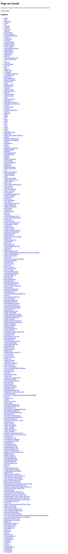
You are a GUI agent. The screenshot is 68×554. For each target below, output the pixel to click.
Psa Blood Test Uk (9, 349)
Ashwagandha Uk (9, 547)
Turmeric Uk (7, 545)
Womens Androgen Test (11, 311)
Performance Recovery (10, 102)
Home (6, 18)
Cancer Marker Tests (10, 59)
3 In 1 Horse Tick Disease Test (12, 509)
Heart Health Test (9, 327)
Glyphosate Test (8, 422)
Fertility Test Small (9, 357)
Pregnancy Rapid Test (10, 379)
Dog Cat (6, 69)
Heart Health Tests (9, 78)
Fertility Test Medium (10, 312)
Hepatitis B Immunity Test (11, 317)
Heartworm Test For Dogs (11, 512)
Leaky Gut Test (8, 276)
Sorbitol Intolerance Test (11, 447)
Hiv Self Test (8, 219)
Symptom (7, 26)
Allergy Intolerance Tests (11, 58)
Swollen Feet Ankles (10, 178)
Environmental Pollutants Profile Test (14, 293)
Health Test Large (9, 347)
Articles (6, 23)
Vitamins (6, 108)
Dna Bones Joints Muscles (11, 282)
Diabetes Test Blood (10, 325)
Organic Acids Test (9, 455)
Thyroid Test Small (9, 333)
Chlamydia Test (8, 187)
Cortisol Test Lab (9, 211)
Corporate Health (9, 42)
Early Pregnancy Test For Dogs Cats (14, 476)
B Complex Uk (8, 550)
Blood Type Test (9, 267)
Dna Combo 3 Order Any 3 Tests (13, 420)
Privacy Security (8, 46)
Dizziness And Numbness (11, 140)
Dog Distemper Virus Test (11, 501)
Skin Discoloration (9, 173)
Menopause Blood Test (10, 301)
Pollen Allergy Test (9, 233)
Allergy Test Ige (8, 270)
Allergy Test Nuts (9, 423)
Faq (5, 24)
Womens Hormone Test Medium (13, 316)
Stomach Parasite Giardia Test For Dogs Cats (16, 498)
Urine (5, 126)
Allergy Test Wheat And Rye (12, 474)
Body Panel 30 (8, 278)
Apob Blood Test (9, 335)
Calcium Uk (7, 542)
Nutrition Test (8, 248)
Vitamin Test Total (9, 360)
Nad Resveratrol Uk (9, 536)
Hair (5, 118)
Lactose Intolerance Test (11, 468)
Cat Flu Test (7, 502)
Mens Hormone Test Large (11, 336)
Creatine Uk (7, 540)
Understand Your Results (11, 48)
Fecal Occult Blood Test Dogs (12, 514)
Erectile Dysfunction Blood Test (13, 322)
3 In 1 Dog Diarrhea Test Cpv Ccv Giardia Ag (17, 517)
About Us (7, 27)
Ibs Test (6, 466)
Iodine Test (7, 249)
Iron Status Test (8, 309)
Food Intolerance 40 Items (11, 441)
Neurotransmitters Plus (10, 458)
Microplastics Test (9, 292)
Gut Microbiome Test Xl (11, 224)
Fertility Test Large (9, 319)
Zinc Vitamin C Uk (9, 526)
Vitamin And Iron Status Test (12, 352)
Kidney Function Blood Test (12, 308)
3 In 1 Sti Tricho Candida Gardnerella (14, 368)
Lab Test (6, 111)
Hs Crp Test (7, 265)
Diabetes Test (8, 210)
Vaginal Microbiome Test (11, 289)
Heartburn (7, 151)
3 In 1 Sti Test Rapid (10, 189)
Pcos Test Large (8, 354)
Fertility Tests (8, 70)
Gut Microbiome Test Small (12, 246)
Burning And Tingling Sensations (13, 135)
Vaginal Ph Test (8, 262)
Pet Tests (6, 56)
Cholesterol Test (8, 442)
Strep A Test (7, 257)
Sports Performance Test (11, 344)
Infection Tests (8, 86)
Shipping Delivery (9, 43)
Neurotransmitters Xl (10, 457)
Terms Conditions (9, 34)
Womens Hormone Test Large (12, 320)
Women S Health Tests (10, 110)
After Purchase (8, 53)
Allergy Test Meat (9, 431)
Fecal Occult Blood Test (11, 271)
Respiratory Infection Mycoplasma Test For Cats (17, 487)
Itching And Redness (10, 159)
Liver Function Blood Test (11, 305)
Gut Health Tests (9, 75)
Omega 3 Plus (8, 403)
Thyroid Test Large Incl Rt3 (12, 341)
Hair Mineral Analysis (10, 387)
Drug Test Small (8, 382)
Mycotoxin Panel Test (10, 260)
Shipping (6, 31)
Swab (5, 124)
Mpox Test (7, 373)
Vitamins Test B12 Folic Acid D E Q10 (15, 434)
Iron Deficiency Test (10, 444)
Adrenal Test (7, 225)
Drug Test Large (8, 384)
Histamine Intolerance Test (11, 203)
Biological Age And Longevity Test (14, 392)
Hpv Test (6, 213)
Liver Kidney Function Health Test (14, 331)
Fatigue (6, 145)
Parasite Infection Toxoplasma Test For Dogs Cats (18, 483)
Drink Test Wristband (10, 366)
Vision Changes (8, 181)
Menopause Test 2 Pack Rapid (12, 236)
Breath (6, 116)
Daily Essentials (8, 64)
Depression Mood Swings (11, 138)
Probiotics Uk (8, 548)
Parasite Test (7, 238)
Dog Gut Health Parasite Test (12, 480)
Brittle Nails (7, 134)
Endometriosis (8, 143)
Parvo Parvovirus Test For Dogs (13, 477)
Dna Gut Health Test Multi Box (13, 412)
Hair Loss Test (8, 287)
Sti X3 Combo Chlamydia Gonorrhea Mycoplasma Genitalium (21, 252)
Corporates (7, 40)
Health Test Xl (8, 350)
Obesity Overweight (10, 168)
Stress (6, 176)
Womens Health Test (10, 338)
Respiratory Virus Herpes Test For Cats (15, 495)
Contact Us (7, 29)
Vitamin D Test (8, 398)
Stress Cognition (8, 107)
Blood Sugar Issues (9, 132)
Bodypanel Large (9, 281)
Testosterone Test (9, 221)
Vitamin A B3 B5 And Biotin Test (13, 452)
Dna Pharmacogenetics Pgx (12, 297)
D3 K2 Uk (7, 529)
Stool (5, 122)
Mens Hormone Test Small (11, 303)
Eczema (6, 141)
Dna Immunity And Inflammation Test (15, 409)
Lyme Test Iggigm (9, 200)
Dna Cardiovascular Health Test (13, 417)
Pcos (5, 170)
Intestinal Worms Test (10, 385)
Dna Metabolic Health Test (11, 406)
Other (5, 97)
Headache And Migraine (11, 148)
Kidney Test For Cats (10, 506)
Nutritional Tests (8, 96)
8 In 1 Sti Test (8, 186)
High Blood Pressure (10, 153)
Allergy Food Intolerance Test (12, 217)
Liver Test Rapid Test (10, 268)
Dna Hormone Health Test (11, 411)
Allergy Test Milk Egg (10, 430)
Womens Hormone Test (10, 463)
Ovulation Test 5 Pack (10, 374)
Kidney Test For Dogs (10, 507)
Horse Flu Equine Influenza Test (13, 510)
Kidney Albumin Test (10, 240)
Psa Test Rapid (8, 192)
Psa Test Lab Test (9, 263)
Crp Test (6, 400)
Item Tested (7, 21)
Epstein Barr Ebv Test (10, 255)
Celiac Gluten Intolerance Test (12, 184)
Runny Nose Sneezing (10, 172)
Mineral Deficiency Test (11, 251)
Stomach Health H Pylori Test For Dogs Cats (16, 496)
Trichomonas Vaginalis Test (12, 194)
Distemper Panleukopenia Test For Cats (15, 485)
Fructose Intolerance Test (11, 449)
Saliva (6, 119)
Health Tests (7, 77)
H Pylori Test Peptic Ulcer (11, 216)
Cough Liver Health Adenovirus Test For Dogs (17, 504)
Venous (6, 127)
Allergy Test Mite (9, 428)
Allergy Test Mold (9, 426)
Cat (5, 61)
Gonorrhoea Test (9, 235)
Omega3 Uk (7, 521)
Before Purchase (8, 51)
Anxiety (6, 130)
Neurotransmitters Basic (11, 460)
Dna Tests (7, 65)
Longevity (7, 88)
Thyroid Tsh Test (9, 369)
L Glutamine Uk (8, 539)
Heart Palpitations (9, 149)
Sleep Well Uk (8, 534)
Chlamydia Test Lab (10, 393)
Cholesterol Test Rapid (10, 363)
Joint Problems (8, 160)
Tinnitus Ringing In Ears (11, 179)
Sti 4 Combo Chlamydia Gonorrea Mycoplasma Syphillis (20, 395)
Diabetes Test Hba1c (10, 401)
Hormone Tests (8, 81)
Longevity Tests (8, 89)
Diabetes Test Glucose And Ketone (14, 259)
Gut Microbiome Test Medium (12, 471)
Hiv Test (6, 396)
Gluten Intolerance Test (10, 445)
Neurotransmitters (9, 94)
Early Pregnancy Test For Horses (13, 479)
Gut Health (7, 72)
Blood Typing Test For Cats (12, 518)
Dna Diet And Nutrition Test (12, 415)
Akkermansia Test (9, 388)
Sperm (6, 121)
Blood (6, 115)
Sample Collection (9, 45)
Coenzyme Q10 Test (10, 438)
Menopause (7, 165)
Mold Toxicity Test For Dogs (12, 482)
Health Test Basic (9, 453)
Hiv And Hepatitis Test (10, 328)
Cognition (7, 62)
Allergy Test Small (9, 191)
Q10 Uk (6, 544)
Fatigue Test (7, 358)
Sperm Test (7, 214)
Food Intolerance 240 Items (12, 439)
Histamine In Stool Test (10, 290)
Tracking (6, 37)
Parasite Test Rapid (9, 195)
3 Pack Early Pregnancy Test (12, 377)
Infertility (6, 156)
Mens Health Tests (9, 91)
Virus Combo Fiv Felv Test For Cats (14, 493)
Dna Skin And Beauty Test (11, 404)
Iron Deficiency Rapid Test (11, 381)
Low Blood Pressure (10, 162)
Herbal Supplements (10, 80)
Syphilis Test (7, 198)
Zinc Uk (6, 533)
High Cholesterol (9, 154)
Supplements (7, 54)
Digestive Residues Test (11, 300)
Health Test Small (9, 330)
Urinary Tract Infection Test (12, 222)
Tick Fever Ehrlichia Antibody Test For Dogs (17, 499)
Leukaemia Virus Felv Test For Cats (14, 488)
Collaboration (8, 39)
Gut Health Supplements (11, 73)
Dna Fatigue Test (9, 414)
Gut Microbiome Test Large (12, 469)
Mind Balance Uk (9, 528)
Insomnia (6, 157)
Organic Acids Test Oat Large (12, 286)
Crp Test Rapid (8, 241)
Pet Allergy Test (8, 197)
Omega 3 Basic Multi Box (11, 254)
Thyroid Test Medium (10, 343)
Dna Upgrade (8, 552)
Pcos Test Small (8, 355)
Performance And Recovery (12, 103)
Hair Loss (7, 146)
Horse (6, 83)
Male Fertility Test (9, 346)
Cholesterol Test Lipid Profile (12, 306)
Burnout (6, 137)
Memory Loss (8, 164)
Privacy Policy (8, 32)
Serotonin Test (8, 436)
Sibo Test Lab (8, 208)
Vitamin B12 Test (9, 362)
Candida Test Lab (9, 227)
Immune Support (9, 84)
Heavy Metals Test (9, 244)
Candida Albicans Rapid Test (12, 230)
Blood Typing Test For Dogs (12, 520)
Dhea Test (7, 464)
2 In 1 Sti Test (8, 202)
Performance (7, 100)
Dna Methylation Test (10, 274)
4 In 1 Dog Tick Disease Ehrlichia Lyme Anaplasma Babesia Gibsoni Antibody (26, 515)
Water (6, 129)
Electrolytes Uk (8, 537)
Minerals (6, 92)
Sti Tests (6, 105)
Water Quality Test (9, 365)
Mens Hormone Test (10, 461)
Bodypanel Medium (9, 279)
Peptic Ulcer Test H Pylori (11, 450)
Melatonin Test (8, 472)
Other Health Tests (9, 99)
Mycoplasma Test (9, 371)
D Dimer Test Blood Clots (11, 232)
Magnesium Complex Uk (11, 523)
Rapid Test (7, 113)
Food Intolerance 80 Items (11, 273)
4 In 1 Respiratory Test (10, 284)
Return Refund (8, 50)
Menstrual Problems (9, 167)
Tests (5, 20)
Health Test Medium (10, 324)
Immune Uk (7, 531)
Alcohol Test (7, 376)
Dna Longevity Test (9, 407)
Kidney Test (7, 243)
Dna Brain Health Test (10, 419)
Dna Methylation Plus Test (11, 390)
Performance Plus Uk (10, 525)
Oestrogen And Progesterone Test (13, 433)
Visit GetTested (5, 11)
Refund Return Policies (10, 35)
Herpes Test (7, 183)
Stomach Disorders (9, 175)
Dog (5, 67)
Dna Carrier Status (9, 298)
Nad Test (6, 295)
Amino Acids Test (9, 229)
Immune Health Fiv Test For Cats (13, 491)
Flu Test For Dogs (9, 490)
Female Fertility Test (10, 205)
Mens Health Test (9, 339)
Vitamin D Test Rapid (10, 206)
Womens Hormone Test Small (12, 314)
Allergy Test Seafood (10, 425)
